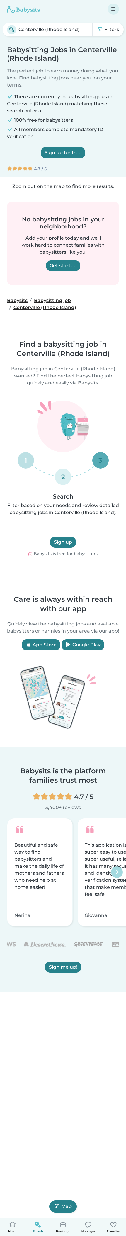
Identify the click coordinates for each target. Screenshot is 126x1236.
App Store (44, 644)
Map (66, 1206)
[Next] (117, 872)
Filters (111, 29)
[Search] (11, 29)
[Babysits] (23, 9)
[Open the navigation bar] (113, 9)
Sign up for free (63, 152)
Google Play (86, 644)
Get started (63, 265)
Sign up (63, 542)
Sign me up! (63, 967)
